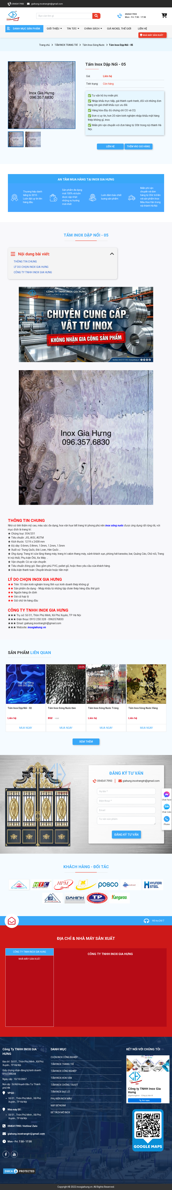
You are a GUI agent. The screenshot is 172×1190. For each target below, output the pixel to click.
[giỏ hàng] (164, 16)
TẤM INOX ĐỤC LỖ (60, 1091)
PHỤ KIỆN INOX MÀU (61, 1098)
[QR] (147, 1129)
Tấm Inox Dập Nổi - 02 (20, 708)
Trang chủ (44, 45)
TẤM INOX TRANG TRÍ (66, 45)
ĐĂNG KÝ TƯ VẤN (126, 834)
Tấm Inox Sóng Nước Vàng (143, 708)
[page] (6, 1154)
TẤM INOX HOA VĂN (61, 1078)
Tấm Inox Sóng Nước (93, 45)
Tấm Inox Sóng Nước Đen (62, 708)
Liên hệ (142, 28)
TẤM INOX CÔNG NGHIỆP (64, 1071)
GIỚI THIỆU (53, 28)
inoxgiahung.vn (37, 627)
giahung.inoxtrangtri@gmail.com (141, 780)
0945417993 (104, 780)
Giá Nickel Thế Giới (119, 28)
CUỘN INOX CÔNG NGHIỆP (64, 1057)
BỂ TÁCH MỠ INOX (60, 1112)
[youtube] (14, 1154)
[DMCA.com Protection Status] (19, 1171)
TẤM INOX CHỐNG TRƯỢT (64, 1084)
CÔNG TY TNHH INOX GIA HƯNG (33, 272)
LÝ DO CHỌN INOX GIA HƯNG (31, 267)
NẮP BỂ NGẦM (58, 1105)
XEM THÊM (86, 741)
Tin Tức (72, 28)
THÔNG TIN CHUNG (25, 261)
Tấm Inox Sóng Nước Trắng (103, 708)
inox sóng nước (114, 525)
